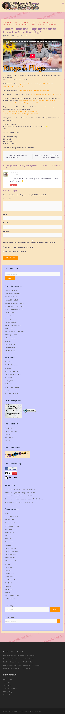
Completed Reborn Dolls (12, 290)
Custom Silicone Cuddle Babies (14, 306)
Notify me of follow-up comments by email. (19, 247)
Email (5, 223)
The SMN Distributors (11, 365)
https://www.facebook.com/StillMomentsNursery (34, 90)
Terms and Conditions (11, 393)
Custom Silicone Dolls (11, 300)
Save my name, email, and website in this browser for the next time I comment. (29, 243)
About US (8, 368)
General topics (40, 22)
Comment (6, 199)
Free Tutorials (22, 22)
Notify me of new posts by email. (15, 251)
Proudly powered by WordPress (12, 711)
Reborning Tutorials (11, 335)
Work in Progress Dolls (12, 595)
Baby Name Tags (10, 350)
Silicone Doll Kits (10, 316)
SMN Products (9, 573)
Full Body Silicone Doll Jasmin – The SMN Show (19, 496)
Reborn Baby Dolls (10, 548)
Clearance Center (10, 347)
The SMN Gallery (10, 312)
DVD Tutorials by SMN (12, 526)
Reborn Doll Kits (10, 557)
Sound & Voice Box (11, 322)
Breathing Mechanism (11, 319)
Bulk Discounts (9, 520)
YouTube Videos (50, 24)
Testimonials (9, 384)
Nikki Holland (23, 35)
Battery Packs (9, 328)
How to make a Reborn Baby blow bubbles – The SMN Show (24, 499)
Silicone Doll (8, 567)
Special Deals (9, 577)
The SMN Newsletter (11, 580)
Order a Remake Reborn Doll (14, 309)
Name (5, 214)
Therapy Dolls (9, 381)
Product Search (10, 617)
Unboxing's (8, 586)
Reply (13, 185)
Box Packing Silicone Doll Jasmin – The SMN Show (20, 489)
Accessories (8, 341)
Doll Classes (8, 377)
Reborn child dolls (10, 554)
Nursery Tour (9, 542)
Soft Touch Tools (10, 344)
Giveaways (8, 441)
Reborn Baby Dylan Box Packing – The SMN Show (20, 493)
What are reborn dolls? (12, 387)
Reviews (7, 564)
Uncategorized (9, 589)
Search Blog (9, 606)
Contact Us (8, 362)
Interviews (8, 539)
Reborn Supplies (10, 338)
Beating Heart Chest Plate (13, 325)
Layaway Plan (7, 679)
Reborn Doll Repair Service (13, 374)
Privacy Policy (7, 692)
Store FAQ (8, 390)
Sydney (30, 711)
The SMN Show (22, 24)
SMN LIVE (8, 434)
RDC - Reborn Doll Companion (14, 331)
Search (10, 278)
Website (36, 24)
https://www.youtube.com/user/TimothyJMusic (46, 94)
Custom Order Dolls (11, 523)
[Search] (58, 621)
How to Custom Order (12, 371)
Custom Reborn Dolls (11, 297)
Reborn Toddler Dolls (11, 561)
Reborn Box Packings (11, 431)
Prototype (8, 545)
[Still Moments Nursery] (20, 6)
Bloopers (8, 22)
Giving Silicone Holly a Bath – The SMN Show (19, 502)
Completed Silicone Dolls (12, 293)
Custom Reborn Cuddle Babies (14, 303)
